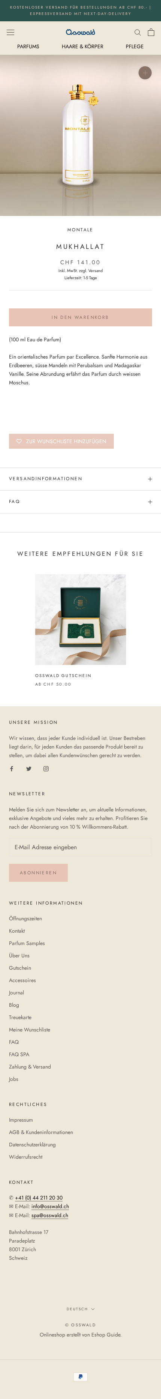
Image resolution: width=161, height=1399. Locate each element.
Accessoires (22, 980)
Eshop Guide (105, 1334)
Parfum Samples (27, 943)
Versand (95, 271)
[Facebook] (11, 768)
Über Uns (19, 955)
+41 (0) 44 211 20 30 (39, 1197)
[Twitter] (28, 768)
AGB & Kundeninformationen (41, 1132)
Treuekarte (20, 1017)
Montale (80, 229)
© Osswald (80, 1325)
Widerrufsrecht (25, 1157)
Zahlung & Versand (30, 1066)
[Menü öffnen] (10, 32)
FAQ (14, 501)
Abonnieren (38, 872)
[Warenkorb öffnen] (151, 32)
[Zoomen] (145, 72)
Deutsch (77, 1309)
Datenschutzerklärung (32, 1144)
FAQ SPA (19, 1054)
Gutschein (20, 968)
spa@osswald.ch (49, 1215)
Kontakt (17, 931)
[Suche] (137, 32)
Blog (14, 1005)
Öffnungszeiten (25, 918)
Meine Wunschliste (29, 1029)
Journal (16, 992)
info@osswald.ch (50, 1206)
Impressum (21, 1120)
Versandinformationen (45, 478)
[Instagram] (46, 768)
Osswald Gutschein (63, 676)
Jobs (13, 1079)
